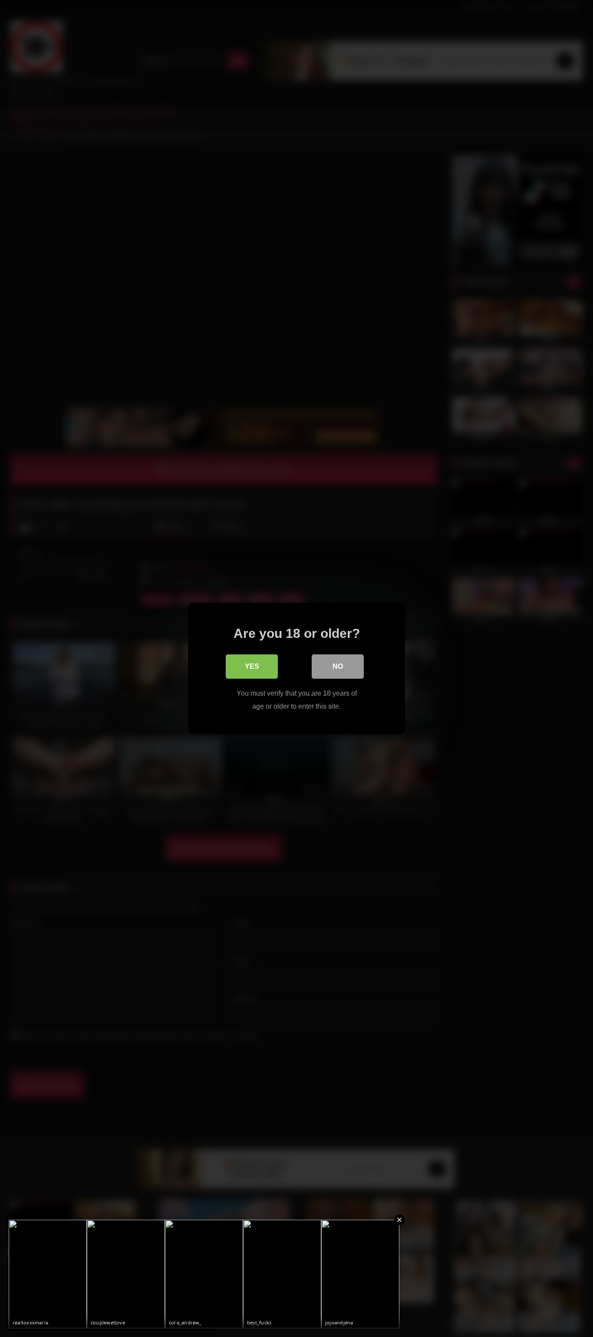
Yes (252, 666)
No (338, 666)
